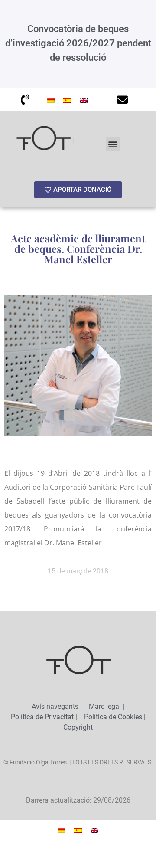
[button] (113, 144)
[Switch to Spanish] (67, 99)
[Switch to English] (83, 99)
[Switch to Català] (50, 99)
